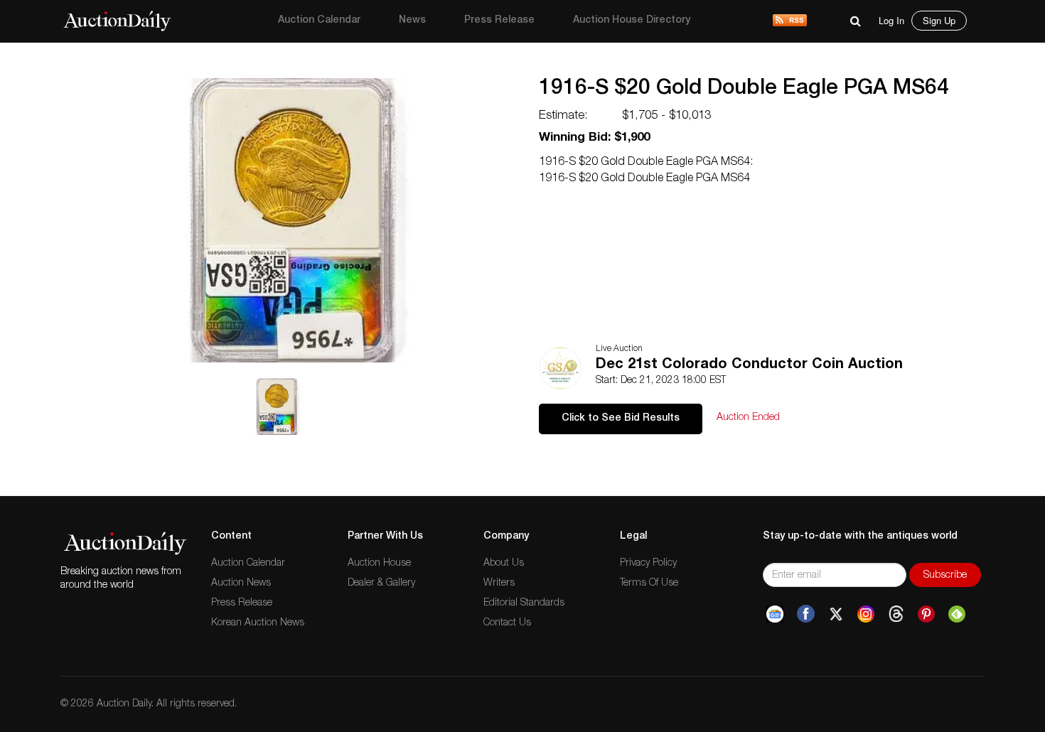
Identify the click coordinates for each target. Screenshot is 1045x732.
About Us (503, 564)
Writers (499, 583)
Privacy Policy (648, 564)
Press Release (499, 21)
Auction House (379, 564)
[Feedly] (956, 614)
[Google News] (774, 614)
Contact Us (507, 623)
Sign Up (939, 20)
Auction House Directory (631, 21)
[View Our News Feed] (790, 21)
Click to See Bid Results (621, 419)
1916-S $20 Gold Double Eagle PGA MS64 (744, 89)
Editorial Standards (523, 603)
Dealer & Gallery (381, 583)
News (412, 21)
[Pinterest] (926, 614)
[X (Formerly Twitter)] (836, 614)
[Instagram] (865, 614)
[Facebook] (806, 614)
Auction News (241, 583)
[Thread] (896, 614)
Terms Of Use (649, 583)
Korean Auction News (257, 623)
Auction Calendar (319, 21)
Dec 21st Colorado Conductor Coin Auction (749, 365)
